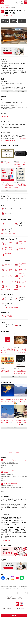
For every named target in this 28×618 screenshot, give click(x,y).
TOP (2, 6)
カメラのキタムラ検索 (16, 6)
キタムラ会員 (22, 1)
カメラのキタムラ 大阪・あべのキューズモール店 (15, 460)
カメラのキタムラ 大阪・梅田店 (11, 483)
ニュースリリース (19, 597)
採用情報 (14, 598)
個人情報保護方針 (9, 597)
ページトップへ (23, 593)
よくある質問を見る (6, 540)
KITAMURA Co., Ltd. (11, 608)
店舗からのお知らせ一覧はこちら (14, 427)
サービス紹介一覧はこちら (14, 376)
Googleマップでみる (14, 452)
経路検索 (14, 615)
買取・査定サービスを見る (8, 233)
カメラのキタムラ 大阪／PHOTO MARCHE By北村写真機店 (15, 471)
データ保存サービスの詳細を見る (9, 307)
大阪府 (2, 7)
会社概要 (8, 598)
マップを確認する (7, 91)
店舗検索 (7, 6)
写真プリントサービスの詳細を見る (10, 289)
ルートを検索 (21, 91)
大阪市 (7, 7)
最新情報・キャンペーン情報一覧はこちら (14, 190)
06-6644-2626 (4, 116)
